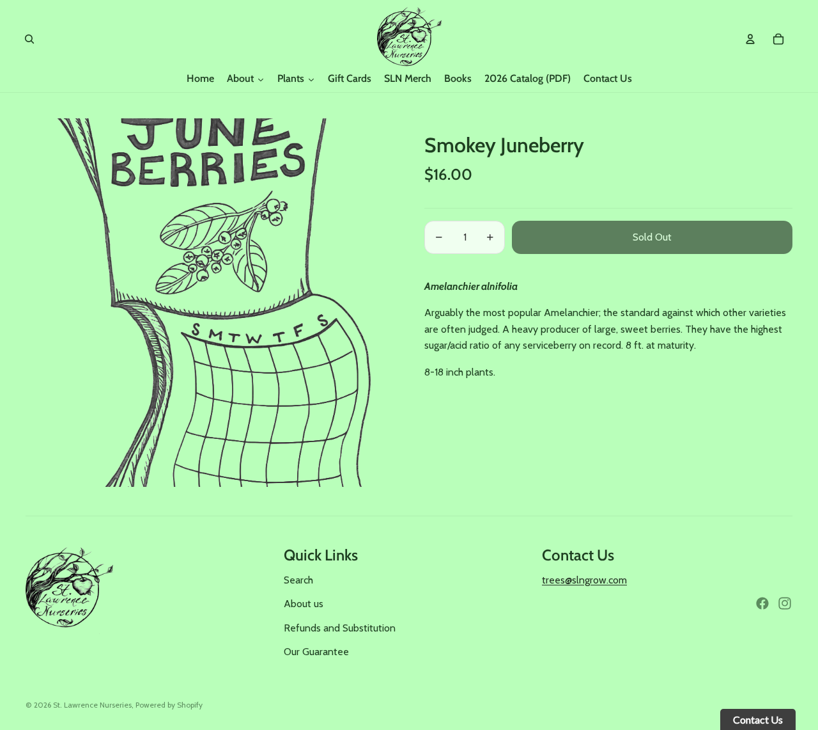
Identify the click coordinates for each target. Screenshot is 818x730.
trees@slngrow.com (584, 580)
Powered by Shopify (169, 705)
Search (298, 580)
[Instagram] (784, 603)
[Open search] (29, 39)
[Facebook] (762, 603)
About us (303, 604)
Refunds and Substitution (340, 628)
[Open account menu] (750, 39)
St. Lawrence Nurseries (92, 705)
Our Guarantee (316, 652)
